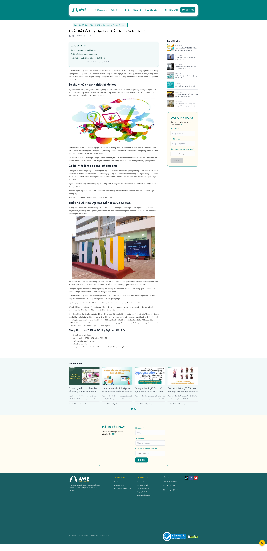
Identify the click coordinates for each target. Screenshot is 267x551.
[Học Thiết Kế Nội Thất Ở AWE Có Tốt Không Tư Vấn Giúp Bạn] (170, 94)
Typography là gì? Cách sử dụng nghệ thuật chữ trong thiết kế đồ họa (149, 389)
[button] (132, 408)
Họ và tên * (175, 129)
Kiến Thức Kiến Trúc (143, 488)
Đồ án (127, 10)
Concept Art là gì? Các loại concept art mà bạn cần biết (183, 389)
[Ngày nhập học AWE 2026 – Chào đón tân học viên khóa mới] (170, 47)
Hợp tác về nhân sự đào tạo (122, 488)
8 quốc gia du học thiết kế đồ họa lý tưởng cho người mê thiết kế (83, 389)
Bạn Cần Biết (83, 25)
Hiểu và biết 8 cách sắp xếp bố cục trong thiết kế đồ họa (117, 389)
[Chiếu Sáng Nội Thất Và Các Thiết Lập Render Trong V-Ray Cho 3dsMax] (170, 66)
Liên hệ (116, 482)
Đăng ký (176, 160)
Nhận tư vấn (171, 10)
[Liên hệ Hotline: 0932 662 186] (262, 543)
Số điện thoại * (176, 139)
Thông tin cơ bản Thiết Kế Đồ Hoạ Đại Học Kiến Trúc (92, 62)
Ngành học (114, 10)
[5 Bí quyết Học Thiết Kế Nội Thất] (170, 85)
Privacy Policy (94, 535)
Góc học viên (141, 482)
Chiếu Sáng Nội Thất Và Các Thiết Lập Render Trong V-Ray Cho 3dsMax (185, 67)
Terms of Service (104, 535)
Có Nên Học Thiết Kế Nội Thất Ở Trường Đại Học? (185, 58)
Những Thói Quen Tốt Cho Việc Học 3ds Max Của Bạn (186, 77)
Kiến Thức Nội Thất (142, 485)
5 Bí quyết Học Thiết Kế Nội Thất (185, 86)
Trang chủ (75, 25)
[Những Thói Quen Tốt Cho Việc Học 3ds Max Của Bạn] (170, 75)
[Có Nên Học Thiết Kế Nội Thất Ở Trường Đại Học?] (170, 57)
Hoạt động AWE (119, 485)
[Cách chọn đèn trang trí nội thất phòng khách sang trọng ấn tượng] (170, 103)
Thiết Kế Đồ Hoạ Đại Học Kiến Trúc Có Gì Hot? (88, 58)
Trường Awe (100, 10)
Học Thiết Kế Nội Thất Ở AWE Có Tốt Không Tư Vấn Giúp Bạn (186, 95)
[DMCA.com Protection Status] (193, 536)
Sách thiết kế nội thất (143, 495)
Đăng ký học (187, 10)
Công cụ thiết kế (142, 492)
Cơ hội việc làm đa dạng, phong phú (84, 54)
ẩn (85, 46)
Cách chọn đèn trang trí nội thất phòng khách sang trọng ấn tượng (185, 105)
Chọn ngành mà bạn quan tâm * (182, 149)
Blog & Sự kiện (151, 10)
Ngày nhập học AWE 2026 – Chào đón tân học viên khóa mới (186, 49)
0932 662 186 (170, 485)
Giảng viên (137, 10)
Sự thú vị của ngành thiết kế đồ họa (83, 50)
